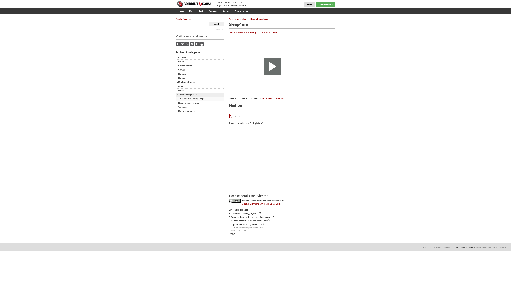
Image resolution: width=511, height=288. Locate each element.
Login (309, 4)
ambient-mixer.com (196, 4)
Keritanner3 (267, 98)
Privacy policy (427, 247)
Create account (326, 4)
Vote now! (280, 98)
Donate (226, 11)
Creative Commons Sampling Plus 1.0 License (262, 204)
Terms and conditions (442, 247)
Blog (191, 11)
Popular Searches (183, 19)
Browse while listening (243, 32)
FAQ (201, 11)
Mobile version (241, 11)
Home (181, 11)
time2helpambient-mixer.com (494, 247)
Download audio (269, 32)
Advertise (213, 11)
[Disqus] (282, 160)
